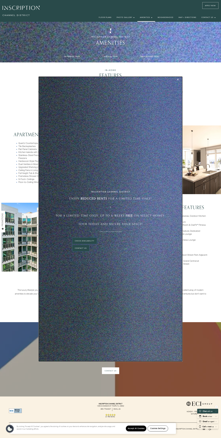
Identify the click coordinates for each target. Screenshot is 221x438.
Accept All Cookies (136, 428)
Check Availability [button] (84, 241)
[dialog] (110, 219)
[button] (10, 429)
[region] (93, 428)
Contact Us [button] (81, 248)
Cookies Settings (157, 428)
